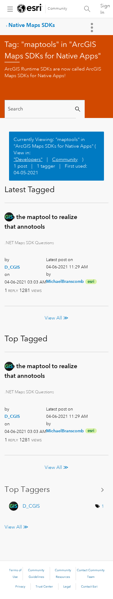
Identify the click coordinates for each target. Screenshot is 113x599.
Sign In (105, 9)
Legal (67, 586)
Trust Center (44, 586)
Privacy (20, 586)
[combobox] (41, 109)
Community (57, 8)
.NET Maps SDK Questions (29, 242)
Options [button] (92, 27)
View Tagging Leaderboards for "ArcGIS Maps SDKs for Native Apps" (56, 489)
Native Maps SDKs (31, 25)
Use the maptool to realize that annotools (41, 221)
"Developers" (28, 159)
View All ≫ (56, 318)
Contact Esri (89, 586)
